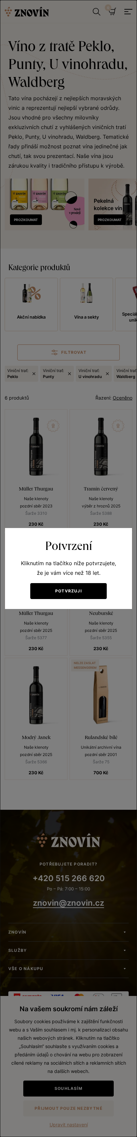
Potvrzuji (68, 590)
